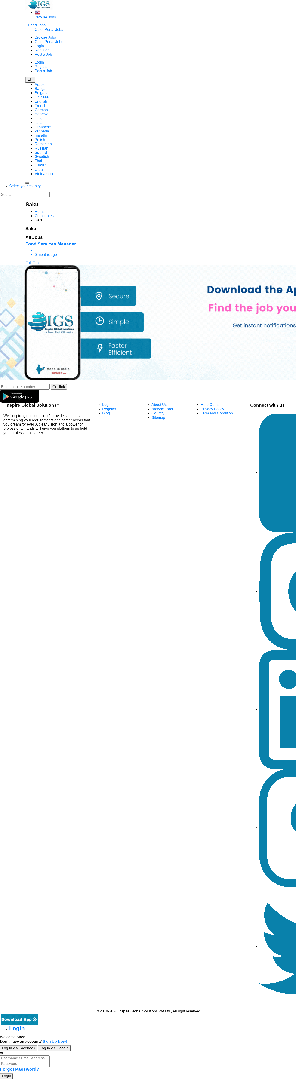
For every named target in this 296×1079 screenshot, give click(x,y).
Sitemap (158, 418)
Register (42, 50)
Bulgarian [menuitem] (43, 93)
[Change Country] (37, 12)
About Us (159, 405)
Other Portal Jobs (49, 29)
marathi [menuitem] (41, 135)
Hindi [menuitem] (39, 118)
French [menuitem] (40, 106)
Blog (106, 413)
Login (39, 46)
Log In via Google (54, 1048)
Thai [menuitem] (38, 161)
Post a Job (43, 54)
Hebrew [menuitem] (41, 114)
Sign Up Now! (55, 1041)
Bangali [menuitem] (41, 89)
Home (40, 212)
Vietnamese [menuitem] (44, 174)
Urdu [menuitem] (39, 170)
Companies (44, 216)
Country (157, 413)
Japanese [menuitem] (43, 127)
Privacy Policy (212, 409)
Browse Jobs (45, 17)
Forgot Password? (19, 1069)
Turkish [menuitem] (41, 165)
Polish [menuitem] (40, 140)
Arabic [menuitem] (40, 84)
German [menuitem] (41, 110)
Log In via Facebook (18, 1048)
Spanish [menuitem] (41, 152)
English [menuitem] (41, 101)
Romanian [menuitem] (43, 144)
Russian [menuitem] (41, 148)
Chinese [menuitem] (42, 97)
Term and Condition (217, 413)
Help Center (211, 405)
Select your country (25, 186)
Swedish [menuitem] (42, 157)
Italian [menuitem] (40, 123)
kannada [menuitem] (42, 131)
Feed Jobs (37, 25)
